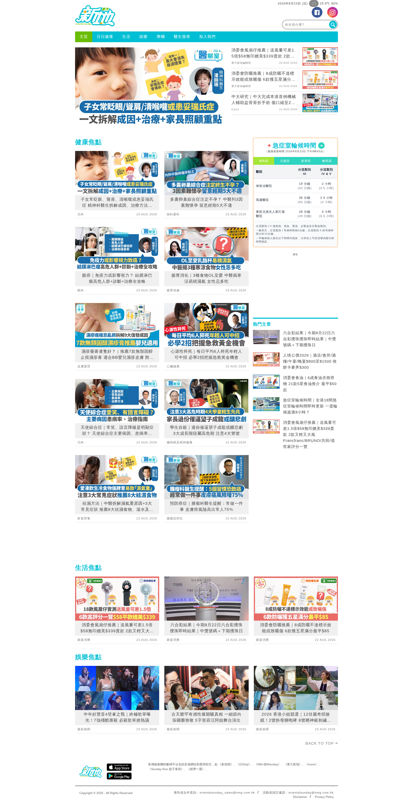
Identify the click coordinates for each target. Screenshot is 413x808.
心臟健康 (173, 366)
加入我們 (207, 36)
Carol (235, 109)
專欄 (161, 36)
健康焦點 (88, 142)
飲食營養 (83, 518)
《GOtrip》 (243, 764)
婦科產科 (173, 214)
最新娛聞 (83, 729)
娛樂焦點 (88, 656)
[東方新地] (140, 15)
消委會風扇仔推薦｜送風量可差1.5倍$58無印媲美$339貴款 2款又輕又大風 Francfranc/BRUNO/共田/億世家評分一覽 (309, 434)
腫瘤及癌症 (175, 518)
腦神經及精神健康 (180, 442)
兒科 (80, 214)
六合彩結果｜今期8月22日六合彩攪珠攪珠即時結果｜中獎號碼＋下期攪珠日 (309, 339)
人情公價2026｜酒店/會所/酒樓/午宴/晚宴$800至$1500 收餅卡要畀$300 (310, 361)
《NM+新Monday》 (267, 764)
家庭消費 (83, 640)
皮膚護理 (83, 366)
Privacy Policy (324, 797)
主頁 (84, 36)
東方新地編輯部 (241, 63)
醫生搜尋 (182, 36)
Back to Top (319, 743)
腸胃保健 (173, 290)
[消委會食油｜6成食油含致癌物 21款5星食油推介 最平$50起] (266, 382)
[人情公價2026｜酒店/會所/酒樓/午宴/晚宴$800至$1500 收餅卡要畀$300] (266, 359)
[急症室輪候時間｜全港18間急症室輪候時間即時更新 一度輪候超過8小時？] (266, 404)
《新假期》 (225, 764)
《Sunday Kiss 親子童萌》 (166, 769)
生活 (126, 36)
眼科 (80, 290)
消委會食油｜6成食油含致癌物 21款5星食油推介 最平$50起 (310, 384)
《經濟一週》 (196, 769)
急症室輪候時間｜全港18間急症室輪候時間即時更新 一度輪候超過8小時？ (310, 406)
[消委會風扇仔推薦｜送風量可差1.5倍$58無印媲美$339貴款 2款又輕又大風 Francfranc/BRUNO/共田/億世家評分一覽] (266, 427)
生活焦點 (88, 567)
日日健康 (105, 36)
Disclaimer (300, 797)
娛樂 (143, 36)
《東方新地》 (293, 764)
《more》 (311, 764)
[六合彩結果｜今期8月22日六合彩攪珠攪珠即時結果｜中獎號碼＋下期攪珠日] (266, 337)
